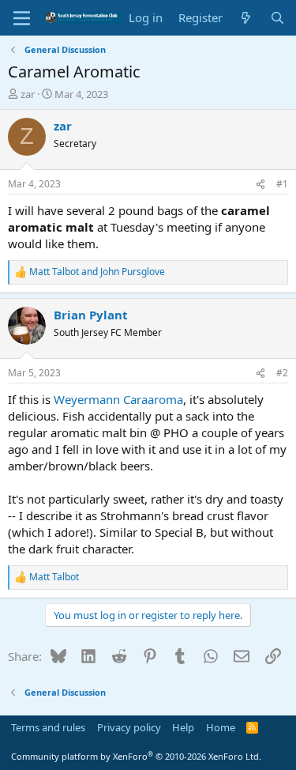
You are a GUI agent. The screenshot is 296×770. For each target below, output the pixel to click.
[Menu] (21, 18)
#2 (282, 372)
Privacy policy (129, 727)
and (97, 272)
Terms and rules (48, 727)
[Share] (260, 185)
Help (183, 727)
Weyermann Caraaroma (118, 399)
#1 (282, 184)
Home (220, 727)
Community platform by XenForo (136, 756)
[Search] (277, 17)
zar (28, 94)
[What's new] (245, 17)
